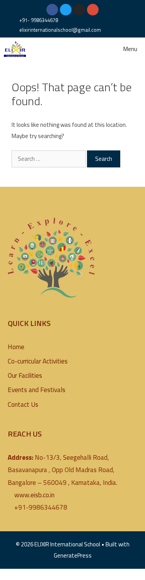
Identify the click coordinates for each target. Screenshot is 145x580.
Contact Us (23, 404)
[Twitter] (66, 9)
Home (16, 347)
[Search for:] (49, 158)
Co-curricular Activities (38, 361)
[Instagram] (79, 9)
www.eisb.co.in (34, 495)
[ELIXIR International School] (15, 49)
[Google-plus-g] (93, 9)
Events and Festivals (36, 390)
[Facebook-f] (52, 9)
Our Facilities (25, 375)
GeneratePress (73, 555)
